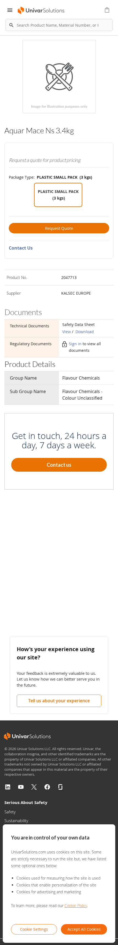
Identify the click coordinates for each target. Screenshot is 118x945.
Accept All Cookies (84, 929)
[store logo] (41, 10)
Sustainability (16, 820)
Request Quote (59, 228)
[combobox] (59, 25)
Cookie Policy (75, 905)
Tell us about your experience (59, 701)
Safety (10, 811)
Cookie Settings (34, 929)
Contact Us (21, 248)
